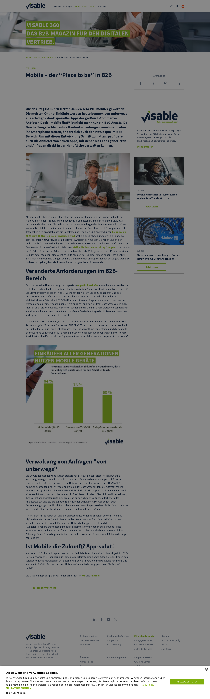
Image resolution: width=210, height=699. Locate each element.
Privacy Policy (146, 684)
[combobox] (206, 669)
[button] (86, 687)
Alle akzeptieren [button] (187, 681)
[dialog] (105, 682)
